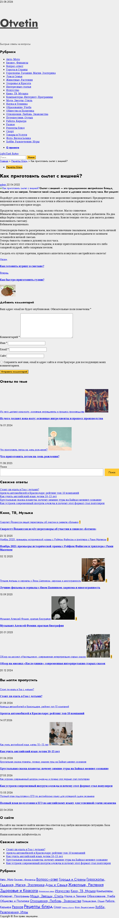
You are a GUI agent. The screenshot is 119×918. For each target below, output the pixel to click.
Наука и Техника (17, 104)
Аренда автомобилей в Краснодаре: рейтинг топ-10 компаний (39, 493)
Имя (3, 343)
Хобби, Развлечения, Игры (23, 141)
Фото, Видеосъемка (18, 138)
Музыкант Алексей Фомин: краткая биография (25, 619)
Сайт (3, 355)
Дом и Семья (14, 76)
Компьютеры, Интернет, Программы (29, 97)
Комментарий (10, 337)
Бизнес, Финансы (17, 62)
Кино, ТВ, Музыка (17, 93)
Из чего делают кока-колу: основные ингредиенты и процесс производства (42, 411)
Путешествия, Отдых (19, 117)
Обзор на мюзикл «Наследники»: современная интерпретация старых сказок (43, 656)
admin (3, 184)
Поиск (3, 467)
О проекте (12, 147)
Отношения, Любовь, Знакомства (27, 114)
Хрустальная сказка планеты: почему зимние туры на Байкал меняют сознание (50, 499)
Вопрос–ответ (14, 66)
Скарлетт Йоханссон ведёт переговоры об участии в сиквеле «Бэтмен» (39, 522)
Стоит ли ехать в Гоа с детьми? (19, 489)
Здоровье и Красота (18, 83)
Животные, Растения (19, 80)
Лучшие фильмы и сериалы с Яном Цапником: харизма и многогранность (40, 581)
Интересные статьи (18, 86)
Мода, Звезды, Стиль (19, 100)
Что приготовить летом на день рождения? (24, 449)
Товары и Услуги (16, 134)
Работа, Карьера (16, 121)
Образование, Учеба (18, 107)
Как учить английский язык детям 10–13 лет (28, 496)
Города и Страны (17, 69)
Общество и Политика (20, 110)
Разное (10, 124)
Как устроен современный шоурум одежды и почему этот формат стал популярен (52, 503)
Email (4, 349)
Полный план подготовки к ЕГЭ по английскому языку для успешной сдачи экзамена (47, 796)
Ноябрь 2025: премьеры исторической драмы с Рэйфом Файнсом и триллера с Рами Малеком (53, 539)
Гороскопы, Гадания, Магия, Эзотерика (31, 73)
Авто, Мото (13, 59)
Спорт (10, 131)
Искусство (12, 90)
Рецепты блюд (15, 128)
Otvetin (19, 23)
